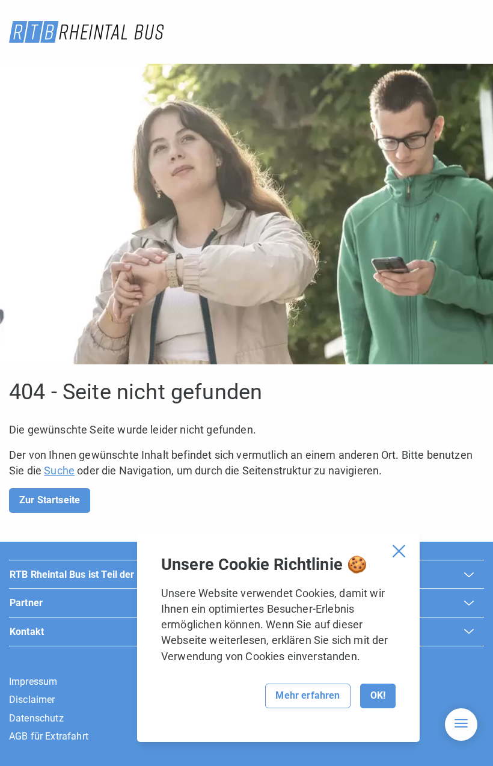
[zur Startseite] (86, 32)
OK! (377, 695)
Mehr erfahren (307, 695)
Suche (59, 470)
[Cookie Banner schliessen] (399, 551)
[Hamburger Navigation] (461, 724)
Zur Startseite (49, 500)
